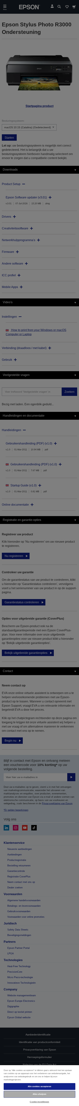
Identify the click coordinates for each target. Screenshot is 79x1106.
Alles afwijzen (39, 1094)
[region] (39, 1085)
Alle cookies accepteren (39, 1086)
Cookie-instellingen (39, 1102)
